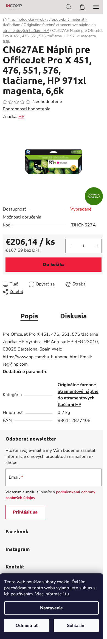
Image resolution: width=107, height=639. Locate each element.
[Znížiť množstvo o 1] (70, 246)
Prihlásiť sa (25, 512)
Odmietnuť (27, 626)
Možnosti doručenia (22, 217)
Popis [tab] (29, 316)
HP (21, 117)
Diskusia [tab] (73, 316)
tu (67, 594)
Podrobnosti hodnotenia (26, 109)
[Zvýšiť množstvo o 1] (97, 246)
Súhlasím (76, 626)
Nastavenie (51, 608)
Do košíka (53, 265)
